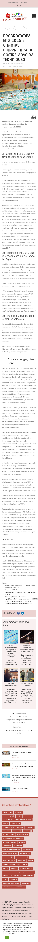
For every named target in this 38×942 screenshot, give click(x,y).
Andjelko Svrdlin (18, 63)
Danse (5, 823)
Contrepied (8, 819)
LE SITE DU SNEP (13, 2)
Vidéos (17, 875)
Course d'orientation (23, 819)
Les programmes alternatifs (13, 838)
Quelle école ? (22, 857)
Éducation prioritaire (11, 883)
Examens (17, 831)
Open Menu (34, 16)
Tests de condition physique (13, 872)
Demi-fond (15, 823)
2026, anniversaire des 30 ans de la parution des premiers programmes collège (23, 777)
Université (7, 875)
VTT (5, 879)
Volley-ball (28, 875)
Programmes (8, 857)
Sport (14, 868)
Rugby (30, 860)
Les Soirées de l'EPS (9, 842)
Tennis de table (26, 868)
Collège (23, 27)
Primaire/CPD (25, 853)
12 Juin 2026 (15, 757)
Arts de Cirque (8, 816)
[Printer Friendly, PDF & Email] (33, 117)
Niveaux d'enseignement (13, 27)
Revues (21, 860)
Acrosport (7, 812)
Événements (8, 887)
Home (3, 27)
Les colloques (8, 834)
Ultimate (30, 872)
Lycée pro (7, 845)
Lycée (22, 842)
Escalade (6, 831)
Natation (18, 845)
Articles (18, 812)
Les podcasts (22, 834)
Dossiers (29, 827)
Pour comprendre (17, 67)
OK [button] (7, 937)
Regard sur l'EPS (9, 860)
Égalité (25, 883)
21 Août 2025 (7, 63)
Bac (19, 816)
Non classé (27, 849)
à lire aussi (20, 887)
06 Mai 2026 (15, 782)
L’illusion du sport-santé (20, 789)
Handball (28, 831)
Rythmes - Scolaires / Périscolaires (15, 864)
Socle (5, 868)
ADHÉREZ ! (24, 2)
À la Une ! (13, 879)
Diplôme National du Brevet (13, 827)
